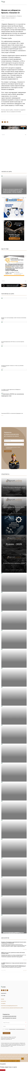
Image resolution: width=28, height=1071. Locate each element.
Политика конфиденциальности (9, 1005)
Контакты (3, 1001)
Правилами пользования (14, 447)
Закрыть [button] (2, 1070)
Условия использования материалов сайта (12, 1007)
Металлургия (25, 949)
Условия (3, 1003)
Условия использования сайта (10, 1061)
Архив (2, 999)
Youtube (3, 995)
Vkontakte (3, 993)
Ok (22, 1058)
